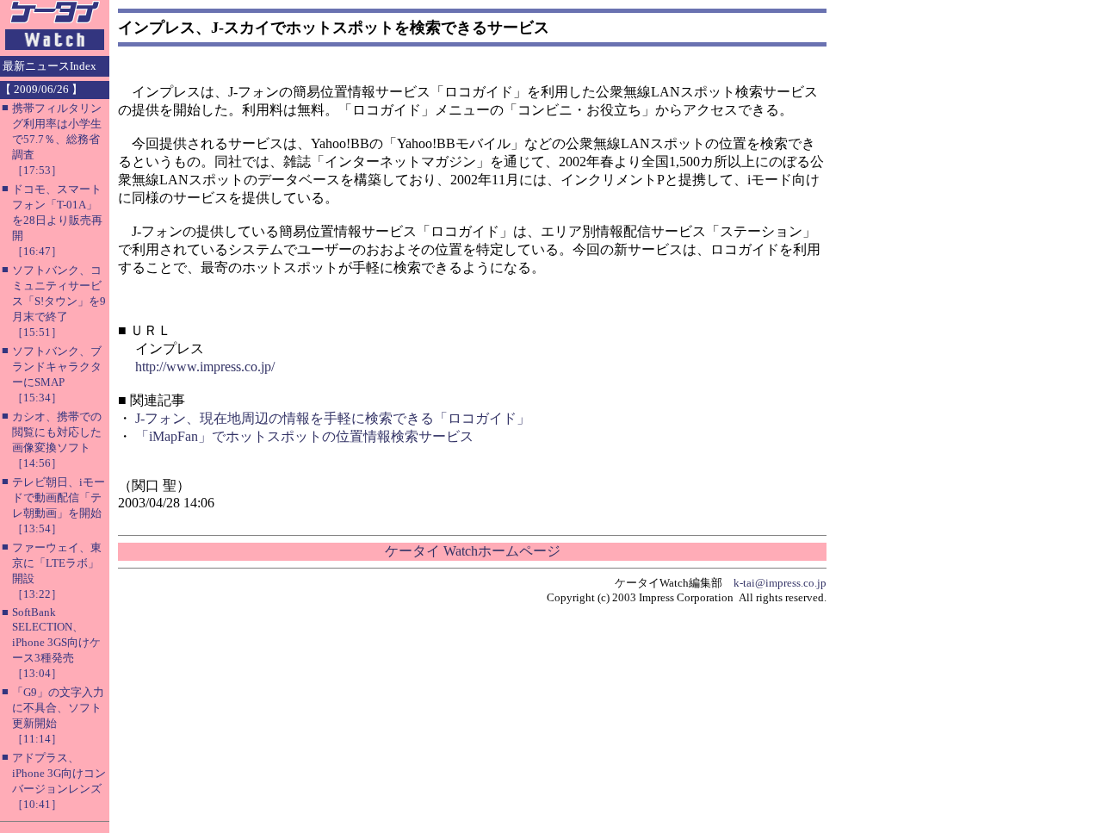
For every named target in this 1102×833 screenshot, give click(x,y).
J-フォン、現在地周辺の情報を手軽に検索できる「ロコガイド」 (332, 418)
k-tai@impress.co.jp (780, 582)
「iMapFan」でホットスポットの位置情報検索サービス (304, 436)
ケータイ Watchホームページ (472, 551)
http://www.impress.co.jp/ (205, 366)
